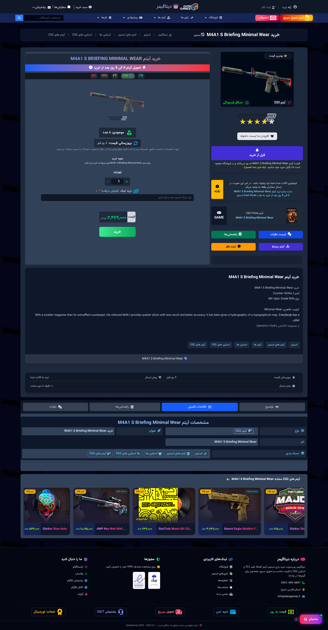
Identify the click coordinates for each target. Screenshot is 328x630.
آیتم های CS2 (56, 35)
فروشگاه (223, 567)
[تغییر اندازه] (296, 619)
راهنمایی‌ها (231, 234)
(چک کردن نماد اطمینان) (255, 167)
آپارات (80, 594)
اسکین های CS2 (82, 35)
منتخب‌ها (223, 587)
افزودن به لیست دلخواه (254, 136)
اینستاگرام (78, 567)
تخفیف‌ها (223, 581)
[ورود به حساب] (295, 7)
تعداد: (117, 172)
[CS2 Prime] (292, 215)
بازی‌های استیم (220, 574)
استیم (147, 35)
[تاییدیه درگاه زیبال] (154, 580)
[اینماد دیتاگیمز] (139, 580)
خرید (117, 232)
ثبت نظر (231, 246)
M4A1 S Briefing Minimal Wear (254, 218)
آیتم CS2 (241, 431)
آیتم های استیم (127, 35)
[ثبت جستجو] (19, 18)
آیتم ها (257, 345)
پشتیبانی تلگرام (75, 581)
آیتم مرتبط (278, 246)
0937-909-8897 (290, 583)
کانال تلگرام (77, 587)
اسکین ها (105, 35)
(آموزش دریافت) (110, 191)
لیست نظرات (278, 234)
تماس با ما (222, 594)
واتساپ (79, 574)
